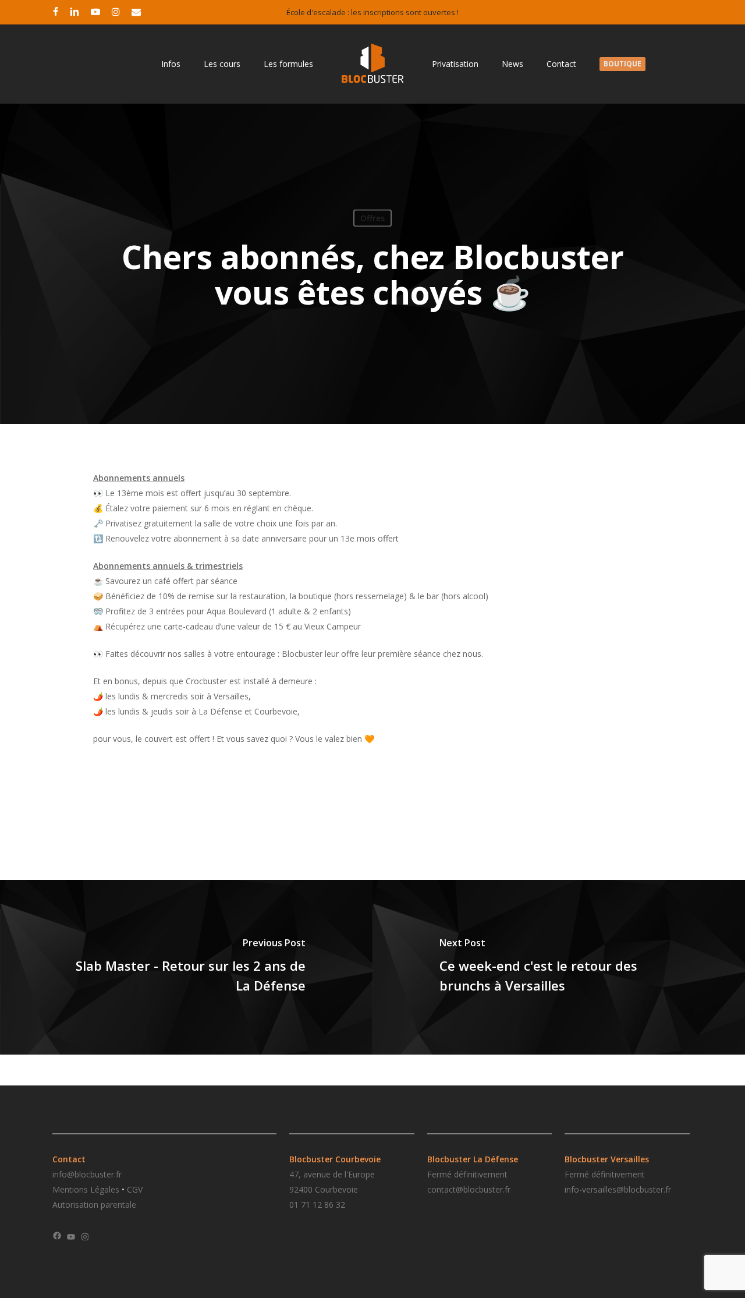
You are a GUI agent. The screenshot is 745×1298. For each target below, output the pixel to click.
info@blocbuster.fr (87, 1174)
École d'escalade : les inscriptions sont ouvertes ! (372, 12)
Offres (372, 218)
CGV (135, 1189)
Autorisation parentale (94, 1204)
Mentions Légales (85, 1189)
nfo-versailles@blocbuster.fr (618, 1189)
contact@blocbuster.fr (468, 1189)
